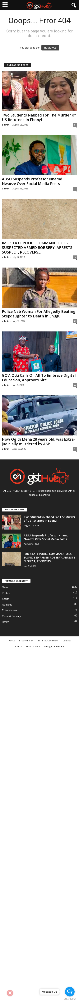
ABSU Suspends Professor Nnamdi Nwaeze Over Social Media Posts (32, 181)
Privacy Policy (26, 640)
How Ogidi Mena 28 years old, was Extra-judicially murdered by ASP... (38, 441)
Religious (7, 604)
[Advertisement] (39, 826)
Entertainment (9, 610)
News (5, 587)
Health (5, 621)
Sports (5, 598)
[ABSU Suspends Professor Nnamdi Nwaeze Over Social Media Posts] (39, 155)
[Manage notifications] (10, 993)
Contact (67, 640)
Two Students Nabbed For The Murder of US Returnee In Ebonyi (39, 117)
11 (75, 321)
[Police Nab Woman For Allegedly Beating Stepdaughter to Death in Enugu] (39, 288)
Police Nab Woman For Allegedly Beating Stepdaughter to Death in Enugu (38, 314)
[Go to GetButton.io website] (70, 999)
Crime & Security (11, 616)
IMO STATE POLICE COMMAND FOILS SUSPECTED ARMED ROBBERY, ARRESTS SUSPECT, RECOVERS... (37, 247)
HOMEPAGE (50, 48)
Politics (6, 593)
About (12, 640)
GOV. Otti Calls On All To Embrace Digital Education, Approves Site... (39, 378)
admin (5, 124)
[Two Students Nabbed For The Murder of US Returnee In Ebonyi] (39, 91)
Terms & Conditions (48, 640)
